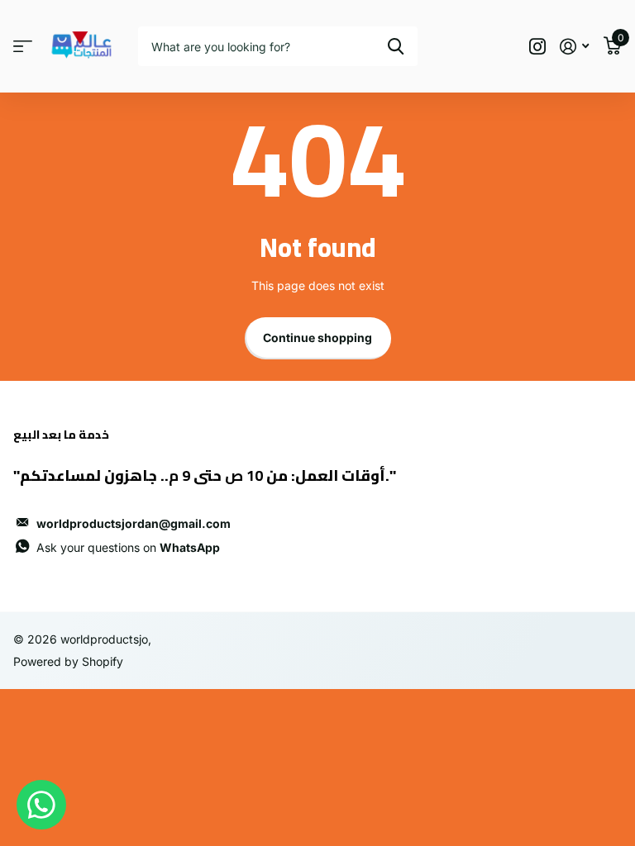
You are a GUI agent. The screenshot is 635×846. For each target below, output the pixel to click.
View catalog (22, 47)
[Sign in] (574, 46)
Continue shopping (317, 337)
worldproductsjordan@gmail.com (133, 523)
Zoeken (395, 46)
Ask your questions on (128, 547)
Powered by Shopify (68, 661)
